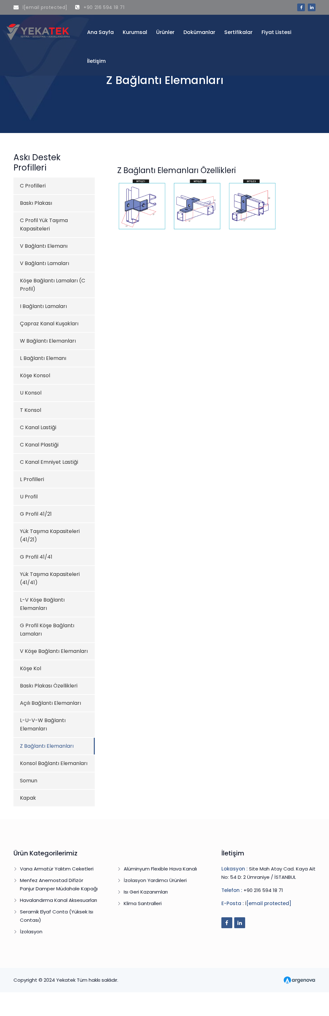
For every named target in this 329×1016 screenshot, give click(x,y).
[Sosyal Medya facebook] (301, 7)
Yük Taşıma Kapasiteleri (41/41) (50, 578)
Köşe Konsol (35, 375)
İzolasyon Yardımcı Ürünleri (155, 880)
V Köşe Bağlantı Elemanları (54, 651)
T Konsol (30, 410)
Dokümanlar (199, 32)
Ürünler (165, 32)
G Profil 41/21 (36, 514)
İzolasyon (31, 931)
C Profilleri (33, 185)
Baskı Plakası (36, 203)
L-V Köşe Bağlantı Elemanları (42, 604)
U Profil (29, 496)
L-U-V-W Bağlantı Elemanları (43, 724)
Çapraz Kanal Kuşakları (49, 323)
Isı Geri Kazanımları (146, 891)
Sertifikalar (238, 32)
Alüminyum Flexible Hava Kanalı (160, 868)
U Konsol (30, 392)
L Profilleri (32, 479)
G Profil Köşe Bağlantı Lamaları (47, 629)
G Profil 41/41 (36, 557)
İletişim (96, 61)
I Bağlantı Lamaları (43, 306)
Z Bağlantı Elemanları (47, 746)
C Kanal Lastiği (38, 427)
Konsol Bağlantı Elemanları (53, 763)
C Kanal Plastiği (39, 444)
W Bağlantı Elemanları (48, 341)
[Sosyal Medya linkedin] (312, 7)
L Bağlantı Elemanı (43, 358)
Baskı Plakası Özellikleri (48, 685)
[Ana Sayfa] (38, 31)
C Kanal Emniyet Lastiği (49, 462)
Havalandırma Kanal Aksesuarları (58, 900)
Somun (28, 780)
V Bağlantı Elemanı (43, 246)
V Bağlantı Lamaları (44, 263)
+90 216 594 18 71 (103, 7)
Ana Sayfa (100, 32)
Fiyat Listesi (276, 32)
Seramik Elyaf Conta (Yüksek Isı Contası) (56, 915)
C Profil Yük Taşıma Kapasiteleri (44, 224)
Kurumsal (135, 32)
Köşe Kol (30, 668)
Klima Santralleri (143, 903)
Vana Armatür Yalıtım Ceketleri (56, 868)
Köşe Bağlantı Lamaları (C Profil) (52, 285)
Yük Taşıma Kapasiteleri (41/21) (50, 535)
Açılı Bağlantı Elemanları (50, 703)
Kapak (28, 798)
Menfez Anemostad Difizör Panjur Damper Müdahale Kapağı (59, 884)
